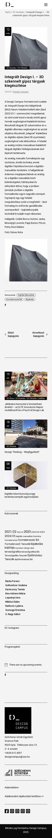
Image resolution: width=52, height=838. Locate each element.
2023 (27, 532)
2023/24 (35, 532)
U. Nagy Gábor (13, 614)
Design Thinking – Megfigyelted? (22, 452)
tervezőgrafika (13, 551)
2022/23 (20, 532)
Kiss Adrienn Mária (15, 593)
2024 (42, 532)
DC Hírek (10, 398)
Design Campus (21, 91)
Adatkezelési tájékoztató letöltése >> (24, 796)
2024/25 (10, 536)
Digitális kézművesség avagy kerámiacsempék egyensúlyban (21, 495)
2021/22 (10, 532)
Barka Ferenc (12, 581)
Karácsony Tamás (15, 589)
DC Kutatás (18, 12)
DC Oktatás (22, 68)
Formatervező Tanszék (17, 543)
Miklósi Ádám (12, 601)
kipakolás (30, 299)
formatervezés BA (14, 299)
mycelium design (22, 548)
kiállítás (42, 398)
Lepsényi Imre (12, 597)
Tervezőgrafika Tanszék (16, 555)
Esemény (37, 536)
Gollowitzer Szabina (16, 585)
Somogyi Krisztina (15, 610)
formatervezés (11, 540)
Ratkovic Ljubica (14, 605)
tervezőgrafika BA (30, 551)
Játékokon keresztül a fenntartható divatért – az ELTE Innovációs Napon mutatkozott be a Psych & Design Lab (24, 407)
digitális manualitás (26, 295)
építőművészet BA (24, 559)
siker (32, 548)
